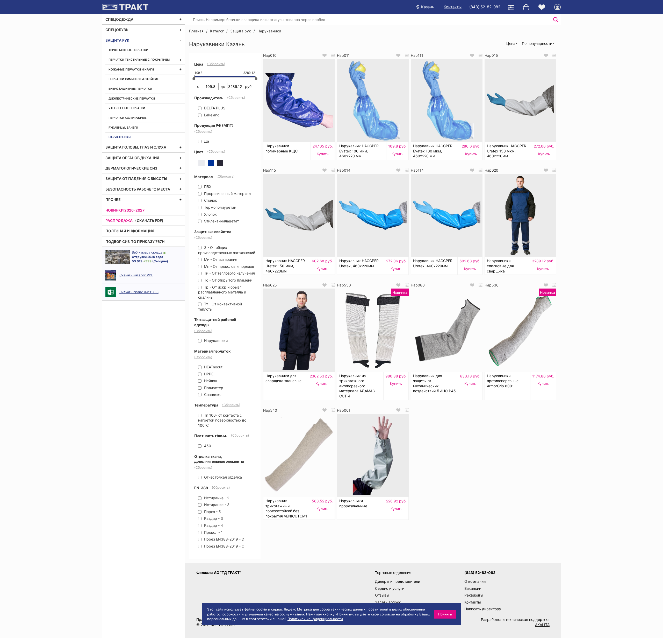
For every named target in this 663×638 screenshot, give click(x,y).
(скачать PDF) (149, 220)
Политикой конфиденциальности (315, 619)
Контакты (453, 6)
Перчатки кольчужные (128, 118)
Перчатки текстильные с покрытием (139, 59)
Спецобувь (116, 29)
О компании (475, 581)
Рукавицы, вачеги (123, 127)
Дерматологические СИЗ (131, 168)
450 (207, 446)
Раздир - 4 (213, 525)
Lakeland (211, 115)
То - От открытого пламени (227, 280)
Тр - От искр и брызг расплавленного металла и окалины (222, 292)
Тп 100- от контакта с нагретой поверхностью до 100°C (222, 420)
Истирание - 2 (216, 498)
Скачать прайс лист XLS (138, 292)
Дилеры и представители (397, 581)
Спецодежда (119, 19)
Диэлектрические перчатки (132, 98)
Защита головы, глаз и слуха (135, 147)
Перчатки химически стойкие (134, 79)
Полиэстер (213, 387)
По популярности (537, 43)
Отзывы (382, 595)
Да (206, 141)
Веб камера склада (147, 252)
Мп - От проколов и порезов (228, 266)
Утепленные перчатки (127, 108)
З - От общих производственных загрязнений (226, 250)
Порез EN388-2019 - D (223, 539)
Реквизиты (473, 595)
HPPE (208, 374)
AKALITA (542, 624)
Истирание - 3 (216, 504)
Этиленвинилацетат (221, 221)
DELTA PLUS (214, 108)
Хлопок (210, 214)
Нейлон (210, 380)
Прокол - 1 (213, 532)
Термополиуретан (219, 207)
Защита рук (117, 40)
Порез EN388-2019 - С (223, 546)
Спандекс (212, 394)
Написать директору (482, 609)
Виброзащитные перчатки (130, 88)
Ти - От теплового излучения (229, 273)
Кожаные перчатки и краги (131, 69)
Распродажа (119, 220)
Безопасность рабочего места (137, 189)
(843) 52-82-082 (484, 6)
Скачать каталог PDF (136, 275)
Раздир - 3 (213, 518)
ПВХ (207, 186)
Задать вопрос (388, 602)
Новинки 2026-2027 (125, 210)
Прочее (113, 199)
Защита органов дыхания (132, 158)
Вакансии (472, 588)
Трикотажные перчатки (128, 50)
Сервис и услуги (389, 588)
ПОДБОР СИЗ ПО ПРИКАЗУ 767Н (134, 241)
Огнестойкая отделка (222, 477)
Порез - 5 (212, 511)
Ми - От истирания (220, 259)
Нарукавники (120, 137)
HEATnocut (212, 367)
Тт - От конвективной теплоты (220, 306)
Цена (510, 43)
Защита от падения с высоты (136, 178)
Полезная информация (129, 231)
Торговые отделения (393, 572)
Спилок (210, 200)
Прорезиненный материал (227, 193)
